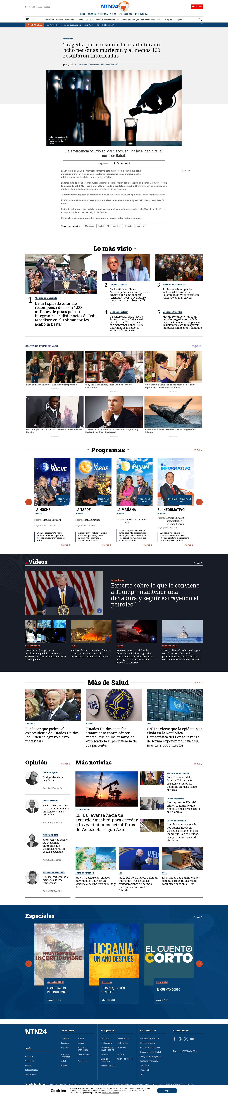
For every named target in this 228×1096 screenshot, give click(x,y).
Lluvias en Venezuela (176, 820)
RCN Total (190, 1084)
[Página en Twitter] (186, 1039)
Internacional (30, 1074)
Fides (147, 1084)
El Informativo (171, 509)
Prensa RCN (144, 1070)
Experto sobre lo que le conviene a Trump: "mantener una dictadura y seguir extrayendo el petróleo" (155, 595)
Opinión (180, 19)
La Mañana (126, 509)
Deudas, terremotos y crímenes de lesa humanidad (55, 879)
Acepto (167, 1090)
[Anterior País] (201, 24)
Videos (37, 561)
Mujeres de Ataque (124, 1059)
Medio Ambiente (50, 834)
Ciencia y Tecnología (130, 19)
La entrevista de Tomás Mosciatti (107, 1048)
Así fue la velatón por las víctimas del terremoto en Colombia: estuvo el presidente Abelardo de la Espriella (181, 293)
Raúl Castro (50, 25)
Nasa (164, 872)
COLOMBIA (92, 14)
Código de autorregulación (151, 1056)
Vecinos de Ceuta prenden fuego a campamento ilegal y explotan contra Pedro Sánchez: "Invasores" (91, 653)
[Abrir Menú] (27, 19)
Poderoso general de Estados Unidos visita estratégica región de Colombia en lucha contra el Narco (182, 784)
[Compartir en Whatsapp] (130, 163)
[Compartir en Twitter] (118, 163)
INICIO (82, 14)
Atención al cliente (147, 1043)
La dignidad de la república (53, 779)
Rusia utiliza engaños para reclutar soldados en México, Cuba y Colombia (56, 810)
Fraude (120, 645)
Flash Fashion (122, 1043)
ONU (149, 723)
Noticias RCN (65, 1084)
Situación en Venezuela (54, 872)
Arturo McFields (50, 800)
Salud (159, 19)
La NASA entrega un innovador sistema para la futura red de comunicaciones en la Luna (181, 881)
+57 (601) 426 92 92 (189, 1051)
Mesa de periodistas (105, 1060)
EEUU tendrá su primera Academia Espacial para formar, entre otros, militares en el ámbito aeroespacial (45, 655)
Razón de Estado (108, 1066)
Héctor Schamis (54, 890)
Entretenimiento (148, 19)
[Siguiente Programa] (199, 502)
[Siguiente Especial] (199, 963)
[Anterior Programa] (28, 502)
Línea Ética (144, 1065)
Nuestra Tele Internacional (107, 19)
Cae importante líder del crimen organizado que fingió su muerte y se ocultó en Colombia (183, 807)
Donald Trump (117, 580)
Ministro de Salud (114, 226)
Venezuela (29, 1061)
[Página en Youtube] (192, 1039)
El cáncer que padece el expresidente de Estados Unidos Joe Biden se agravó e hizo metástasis (52, 735)
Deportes (90, 19)
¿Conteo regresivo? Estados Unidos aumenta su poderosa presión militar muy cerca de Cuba (51, 537)
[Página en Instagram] (180, 1039)
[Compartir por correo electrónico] (126, 163)
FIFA (120, 872)
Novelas (139, 1084)
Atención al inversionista (150, 1047)
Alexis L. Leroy (54, 859)
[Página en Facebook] (174, 1039)
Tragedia (128, 226)
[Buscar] (200, 19)
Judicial (79, 19)
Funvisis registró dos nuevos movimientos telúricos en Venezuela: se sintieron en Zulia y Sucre (95, 882)
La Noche (42, 509)
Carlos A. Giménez (118, 284)
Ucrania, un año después (113, 990)
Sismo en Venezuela (84, 872)
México (28, 1065)
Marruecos (68, 38)
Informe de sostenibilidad (150, 1052)
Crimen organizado (175, 798)
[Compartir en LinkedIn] (122, 163)
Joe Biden (30, 723)
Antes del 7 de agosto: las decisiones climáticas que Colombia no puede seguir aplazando (55, 845)
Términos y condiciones (123, 1088)
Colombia (29, 1056)
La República (89, 1084)
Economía (69, 19)
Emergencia (141, 226)
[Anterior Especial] (28, 963)
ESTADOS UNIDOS (125, 14)
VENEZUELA (103, 14)
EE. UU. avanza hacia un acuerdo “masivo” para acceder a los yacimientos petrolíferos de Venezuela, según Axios (106, 822)
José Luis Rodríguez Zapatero (69, 25)
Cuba (99, 25)
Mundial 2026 (109, 25)
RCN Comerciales (103, 1084)
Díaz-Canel (89, 25)
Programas (170, 19)
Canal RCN (53, 1084)
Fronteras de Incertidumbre (57, 990)
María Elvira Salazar (119, 312)
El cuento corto (168, 989)
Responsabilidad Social (149, 1038)
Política (59, 19)
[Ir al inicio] (40, 1035)
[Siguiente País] (201, 26)
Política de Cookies (110, 1093)
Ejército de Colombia (172, 312)
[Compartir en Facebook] (114, 163)
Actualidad (49, 19)
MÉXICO (113, 14)
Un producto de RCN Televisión (170, 1084)
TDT (153, 1084)
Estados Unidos (32, 645)
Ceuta (74, 645)
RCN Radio (77, 1084)
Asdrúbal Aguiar (50, 772)
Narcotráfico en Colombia (178, 773)
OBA (142, 1074)
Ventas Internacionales (149, 1061)
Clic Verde (105, 1038)
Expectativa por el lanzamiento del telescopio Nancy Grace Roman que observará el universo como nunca (92, 537)
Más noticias (93, 762)
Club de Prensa (123, 1038)
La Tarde (83, 509)
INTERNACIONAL (141, 14)
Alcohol (101, 226)
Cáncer (89, 723)
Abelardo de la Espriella (46, 298)
